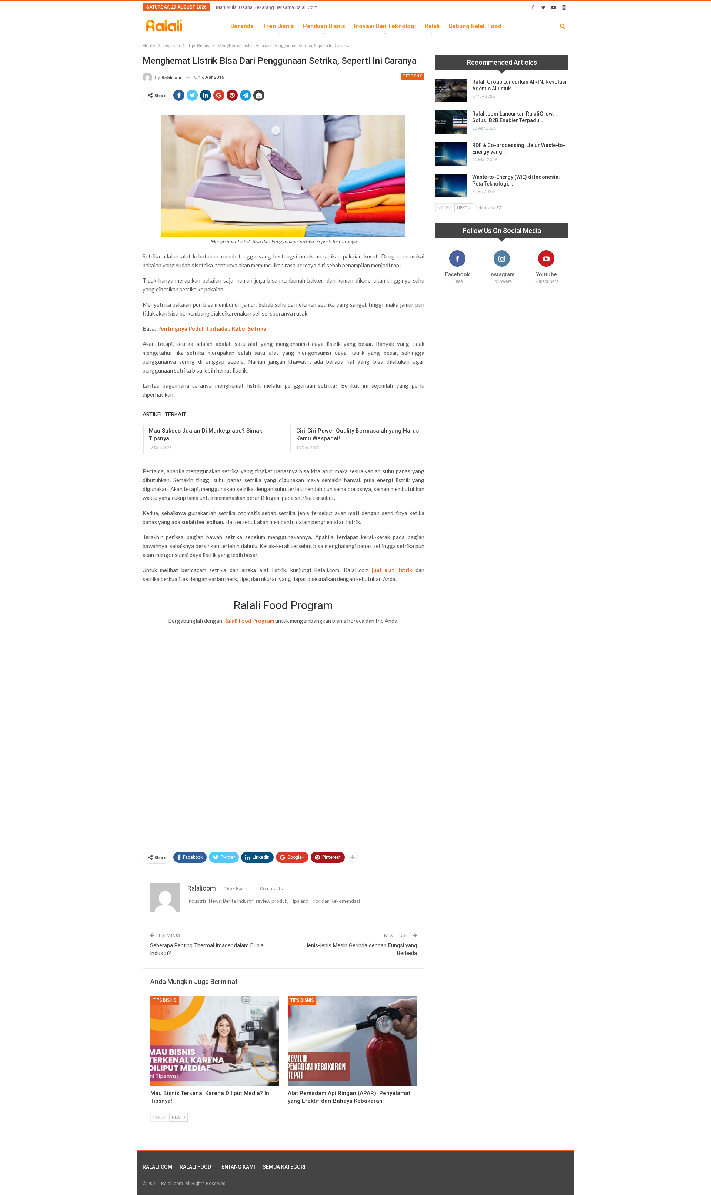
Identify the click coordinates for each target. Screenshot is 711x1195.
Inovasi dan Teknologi (385, 26)
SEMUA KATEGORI (284, 1167)
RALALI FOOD (195, 1167)
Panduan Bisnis (324, 26)
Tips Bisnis (412, 76)
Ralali (432, 26)
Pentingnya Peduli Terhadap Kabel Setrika (211, 328)
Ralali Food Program (248, 620)
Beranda (242, 26)
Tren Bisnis (278, 26)
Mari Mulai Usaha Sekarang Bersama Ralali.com (267, 7)
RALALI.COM (157, 1167)
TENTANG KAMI (236, 1167)
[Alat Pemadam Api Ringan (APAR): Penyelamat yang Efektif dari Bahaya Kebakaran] (352, 1041)
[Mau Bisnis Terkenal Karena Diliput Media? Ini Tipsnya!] (214, 1041)
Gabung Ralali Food (474, 26)
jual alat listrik (392, 570)
